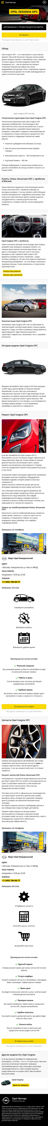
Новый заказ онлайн (25, 1041)
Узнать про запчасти (12, 275)
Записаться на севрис (25, 706)
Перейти (25, 35)
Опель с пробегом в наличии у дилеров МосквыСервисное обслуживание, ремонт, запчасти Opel (44, 2)
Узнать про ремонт (12, 271)
